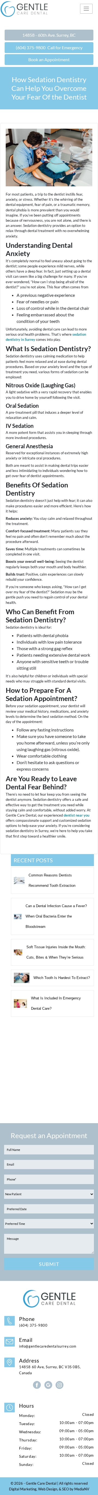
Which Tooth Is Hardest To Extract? (61, 978)
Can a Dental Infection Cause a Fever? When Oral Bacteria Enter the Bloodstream (56, 916)
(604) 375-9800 (49, 47)
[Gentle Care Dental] (49, 9)
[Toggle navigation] (86, 9)
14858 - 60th (49, 35)
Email (47, 1342)
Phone (33, 1321)
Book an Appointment (49, 59)
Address (50, 1366)
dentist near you (76, 815)
